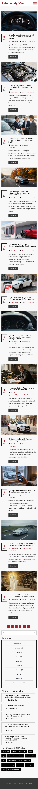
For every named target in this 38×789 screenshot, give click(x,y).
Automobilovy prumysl (18, 395)
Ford (27, 756)
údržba (33, 756)
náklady (12, 765)
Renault (5, 765)
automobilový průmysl (13, 769)
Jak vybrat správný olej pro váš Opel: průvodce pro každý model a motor (17, 726)
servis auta (27, 760)
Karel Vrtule (14, 41)
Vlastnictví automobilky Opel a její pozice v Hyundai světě (17, 715)
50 (28, 626)
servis (20, 760)
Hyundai (24, 444)
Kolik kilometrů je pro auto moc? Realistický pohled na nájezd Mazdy (18, 696)
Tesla (23, 251)
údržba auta (6, 751)
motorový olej (29, 765)
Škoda (19, 665)
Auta (19, 652)
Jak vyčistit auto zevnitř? (14, 706)
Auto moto (19, 670)
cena (4, 769)
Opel (19, 674)
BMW (23, 92)
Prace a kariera (19, 683)
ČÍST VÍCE (13, 57)
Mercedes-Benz (12, 760)
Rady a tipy (25, 145)
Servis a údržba (26, 342)
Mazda (24, 41)
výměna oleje (22, 751)
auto (4, 760)
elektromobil (20, 765)
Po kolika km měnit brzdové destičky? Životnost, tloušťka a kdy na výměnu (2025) (17, 738)
